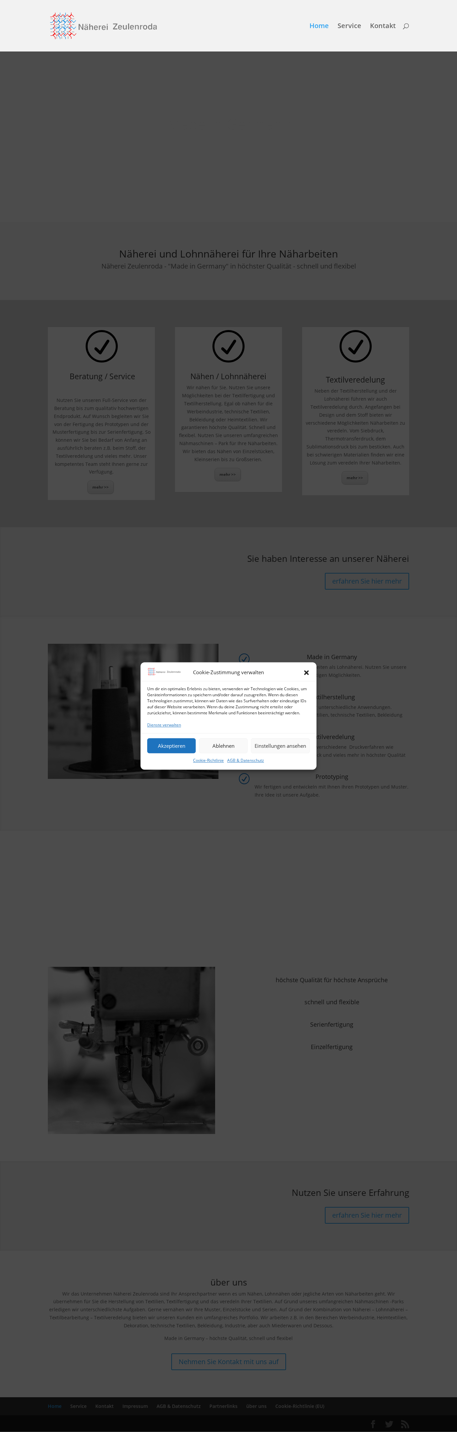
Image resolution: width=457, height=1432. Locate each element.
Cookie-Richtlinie (208, 760)
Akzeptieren (171, 745)
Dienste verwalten (164, 725)
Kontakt (383, 26)
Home (319, 26)
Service (349, 26)
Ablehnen (223, 745)
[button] (306, 673)
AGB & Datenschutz (245, 760)
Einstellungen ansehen (280, 745)
